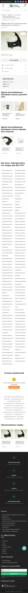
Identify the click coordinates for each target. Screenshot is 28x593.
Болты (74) (17, 196)
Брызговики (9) (5, 198)
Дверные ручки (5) (6, 213)
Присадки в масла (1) (7, 281)
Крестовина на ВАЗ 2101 (19, 407)
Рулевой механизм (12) (20, 304)
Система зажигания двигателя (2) (21, 315)
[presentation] (21, 33)
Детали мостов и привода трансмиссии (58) (8, 215)
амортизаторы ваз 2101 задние (14, 401)
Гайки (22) (17, 204)
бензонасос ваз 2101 (9, 414)
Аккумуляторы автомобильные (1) (8, 187)
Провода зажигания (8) (20, 281)
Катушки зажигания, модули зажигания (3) (8, 233)
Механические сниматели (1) (21, 255)
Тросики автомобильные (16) (21, 346)
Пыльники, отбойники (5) (20, 287)
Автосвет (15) (5, 184)
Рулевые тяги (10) (6, 307)
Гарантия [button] (6, 71)
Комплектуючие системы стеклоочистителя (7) (21, 238)
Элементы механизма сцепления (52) (8, 363)
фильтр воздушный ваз (10, 418)
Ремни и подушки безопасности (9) (21, 298)
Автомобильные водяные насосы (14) (21, 173)
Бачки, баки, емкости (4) (7, 196)
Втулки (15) (17, 201)
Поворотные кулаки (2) (20, 267)
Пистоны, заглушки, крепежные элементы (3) (8, 264)
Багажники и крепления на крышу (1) (21, 190)
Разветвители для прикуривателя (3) (21, 289)
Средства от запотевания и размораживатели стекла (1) (8, 324)
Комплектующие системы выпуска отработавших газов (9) (8, 241)
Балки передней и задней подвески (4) (8, 193)
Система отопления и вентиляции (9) (8, 318)
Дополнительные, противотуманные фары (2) (8, 224)
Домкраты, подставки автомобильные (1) (21, 221)
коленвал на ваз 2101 (7, 412)
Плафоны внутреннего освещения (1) (21, 264)
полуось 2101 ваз (9, 410)
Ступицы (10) (5, 332)
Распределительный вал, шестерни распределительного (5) (21, 292)
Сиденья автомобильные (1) (8, 315)
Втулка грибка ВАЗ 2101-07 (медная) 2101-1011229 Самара (7, 114)
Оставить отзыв (14, 387)
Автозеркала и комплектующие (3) (21, 170)
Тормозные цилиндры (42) (8, 344)
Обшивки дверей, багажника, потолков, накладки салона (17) (21, 258)
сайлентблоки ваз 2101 (8, 407)
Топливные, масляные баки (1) (21, 335)
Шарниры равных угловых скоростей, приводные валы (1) (8, 358)
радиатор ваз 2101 (18, 410)
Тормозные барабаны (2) (20, 338)
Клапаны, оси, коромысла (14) (21, 233)
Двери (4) (17, 210)
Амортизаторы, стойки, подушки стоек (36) (8, 190)
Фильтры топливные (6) (7, 355)
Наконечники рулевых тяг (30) (8, 258)
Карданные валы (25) (20, 230)
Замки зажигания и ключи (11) (21, 224)
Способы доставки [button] (9, 65)
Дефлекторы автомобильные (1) (8, 221)
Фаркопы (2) (18, 349)
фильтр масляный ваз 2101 (9, 403)
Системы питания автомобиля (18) (8, 321)
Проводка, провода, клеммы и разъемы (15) (8, 284)
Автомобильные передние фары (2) (21, 178)
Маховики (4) (5, 255)
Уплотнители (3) (5, 349)
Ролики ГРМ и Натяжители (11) (8, 304)
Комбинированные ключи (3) (8, 238)
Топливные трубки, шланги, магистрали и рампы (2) (8, 335)
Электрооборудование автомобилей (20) (21, 361)
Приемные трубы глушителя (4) (21, 278)
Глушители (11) (18, 207)
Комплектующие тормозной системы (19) (21, 244)
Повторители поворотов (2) (8, 270)
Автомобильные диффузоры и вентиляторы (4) (8, 176)
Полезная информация (6, 1)
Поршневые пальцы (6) (7, 275)
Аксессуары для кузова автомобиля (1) (21, 187)
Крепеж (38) (5, 247)
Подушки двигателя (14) (7, 272)
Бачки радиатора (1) (19, 193)
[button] (8, 585)
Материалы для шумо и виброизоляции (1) (21, 252)
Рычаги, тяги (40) (6, 309)
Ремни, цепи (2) (18, 301)
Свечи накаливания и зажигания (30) (21, 312)
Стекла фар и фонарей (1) (21, 326)
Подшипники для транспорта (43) (21, 272)
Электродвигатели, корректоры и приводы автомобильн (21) (8, 361)
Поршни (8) (17, 275)
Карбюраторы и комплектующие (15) (8, 230)
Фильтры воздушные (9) (7, 352)
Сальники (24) (5, 312)
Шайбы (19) (17, 355)
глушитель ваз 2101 (19, 414)
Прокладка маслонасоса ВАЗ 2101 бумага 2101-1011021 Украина (20, 114)
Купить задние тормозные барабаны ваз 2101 (14, 396)
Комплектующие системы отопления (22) (21, 241)
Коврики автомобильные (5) (8, 235)
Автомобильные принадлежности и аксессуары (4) (8, 181)
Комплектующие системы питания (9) (8, 244)
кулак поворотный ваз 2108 (19, 412)
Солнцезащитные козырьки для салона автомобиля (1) (21, 321)
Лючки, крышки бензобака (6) (8, 252)
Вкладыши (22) (18, 198)
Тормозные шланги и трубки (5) (21, 344)
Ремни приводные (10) (7, 301)
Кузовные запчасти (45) (20, 250)
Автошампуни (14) (19, 184)
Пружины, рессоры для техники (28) (8, 287)
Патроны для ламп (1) (20, 261)
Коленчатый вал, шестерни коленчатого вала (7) (21, 235)
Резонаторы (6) (5, 295)
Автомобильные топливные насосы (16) (21, 181)
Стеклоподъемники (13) (20, 329)
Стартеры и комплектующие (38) (8, 326)
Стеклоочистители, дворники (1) (8, 329)
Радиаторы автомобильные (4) (8, 289)
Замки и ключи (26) (6, 227)
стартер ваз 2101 (19, 418)
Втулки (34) (4, 201)
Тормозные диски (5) (6, 341)
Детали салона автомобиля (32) (21, 215)
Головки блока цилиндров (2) (8, 210)
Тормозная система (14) (7, 338)
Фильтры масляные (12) (20, 352)
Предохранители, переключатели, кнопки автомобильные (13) (8, 278)
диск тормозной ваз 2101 (17, 405)
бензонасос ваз (20, 416)
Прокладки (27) (18, 284)
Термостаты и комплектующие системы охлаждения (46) (21, 332)
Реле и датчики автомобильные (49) (21, 295)
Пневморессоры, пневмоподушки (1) (8, 267)
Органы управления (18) (7, 261)
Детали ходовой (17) (20, 218)
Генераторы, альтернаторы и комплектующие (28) (8, 207)
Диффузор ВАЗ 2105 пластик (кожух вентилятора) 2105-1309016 (6, 149)
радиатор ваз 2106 (20, 403)
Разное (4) (4, 292)
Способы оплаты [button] (8, 68)
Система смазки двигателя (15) (21, 318)
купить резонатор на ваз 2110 (17, 399)
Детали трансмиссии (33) (8, 218)
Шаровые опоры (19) (19, 358)
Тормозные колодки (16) (20, 341)
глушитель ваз (8, 405)
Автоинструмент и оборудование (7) (8, 173)
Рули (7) (17, 307)
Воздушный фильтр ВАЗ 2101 (10, 416)
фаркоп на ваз (7, 399)
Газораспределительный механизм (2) (8, 204)
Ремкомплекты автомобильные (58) (8, 298)
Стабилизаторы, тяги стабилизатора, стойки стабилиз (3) (21, 324)
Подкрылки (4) (18, 270)
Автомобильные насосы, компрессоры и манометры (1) (8, 178)
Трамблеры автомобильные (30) (8, 346)
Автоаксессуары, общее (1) (8, 170)
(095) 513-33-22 (9, 535)
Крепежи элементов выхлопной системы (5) (21, 247)
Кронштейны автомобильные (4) (8, 250)
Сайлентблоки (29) (19, 309)
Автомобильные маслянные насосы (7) (21, 176)
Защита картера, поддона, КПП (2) (21, 227)
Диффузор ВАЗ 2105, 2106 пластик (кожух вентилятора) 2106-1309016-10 (6, 442)
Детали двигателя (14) (20, 213)
